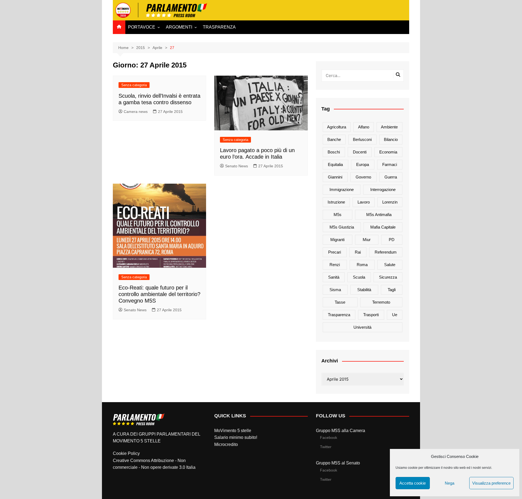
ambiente (389, 127)
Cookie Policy (126, 453)
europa (362, 164)
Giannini (335, 177)
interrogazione (383, 189)
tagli (392, 289)
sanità (333, 277)
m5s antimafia (378, 214)
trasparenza (339, 314)
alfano (363, 127)
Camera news (136, 111)
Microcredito (226, 444)
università (362, 327)
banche (334, 139)
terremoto (381, 302)
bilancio (391, 139)
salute (389, 264)
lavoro (364, 202)
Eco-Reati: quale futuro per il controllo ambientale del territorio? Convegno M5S (159, 294)
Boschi (334, 152)
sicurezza (388, 277)
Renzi (335, 264)
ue (394, 314)
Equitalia (335, 164)
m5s (337, 214)
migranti (337, 239)
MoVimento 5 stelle (232, 430)
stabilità (364, 289)
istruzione (336, 202)
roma (362, 264)
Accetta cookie (412, 483)
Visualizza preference (491, 483)
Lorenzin (389, 202)
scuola (359, 277)
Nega (449, 483)
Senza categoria (134, 85)
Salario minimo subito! (235, 437)
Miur (367, 239)
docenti (359, 152)
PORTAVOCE (141, 27)
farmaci (389, 164)
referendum (386, 252)
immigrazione (342, 189)
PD (391, 239)
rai (358, 252)
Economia (388, 152)
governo (363, 177)
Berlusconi (362, 139)
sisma (335, 289)
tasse (340, 302)
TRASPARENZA (219, 27)
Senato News (236, 166)
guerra (390, 177)
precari (334, 252)
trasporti (371, 314)
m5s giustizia (342, 227)
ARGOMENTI (179, 27)
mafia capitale (383, 227)
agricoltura (336, 127)
